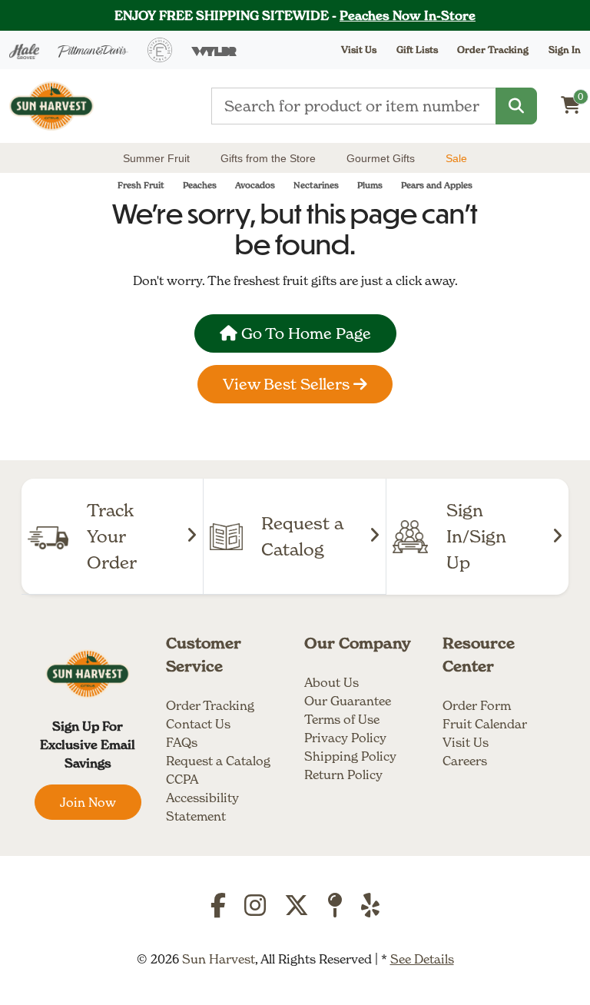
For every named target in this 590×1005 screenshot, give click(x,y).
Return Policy (343, 774)
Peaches (200, 185)
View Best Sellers (288, 384)
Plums (370, 185)
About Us (331, 682)
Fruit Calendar (484, 723)
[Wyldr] (214, 50)
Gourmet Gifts (380, 158)
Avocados (255, 185)
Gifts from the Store (268, 158)
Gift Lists (417, 49)
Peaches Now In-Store (408, 15)
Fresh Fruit (141, 185)
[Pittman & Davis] (93, 50)
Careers (464, 760)
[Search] (516, 106)
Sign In (565, 49)
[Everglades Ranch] (160, 50)
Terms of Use (342, 719)
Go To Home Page (304, 333)
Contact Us (198, 723)
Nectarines (316, 185)
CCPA (182, 779)
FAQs (181, 742)
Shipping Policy (350, 756)
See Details (422, 959)
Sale (456, 158)
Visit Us (465, 742)
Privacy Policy (345, 737)
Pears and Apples (436, 185)
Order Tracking (493, 49)
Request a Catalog (218, 760)
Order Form (476, 705)
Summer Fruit (156, 158)
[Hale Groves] (24, 50)
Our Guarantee (347, 700)
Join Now (88, 802)
